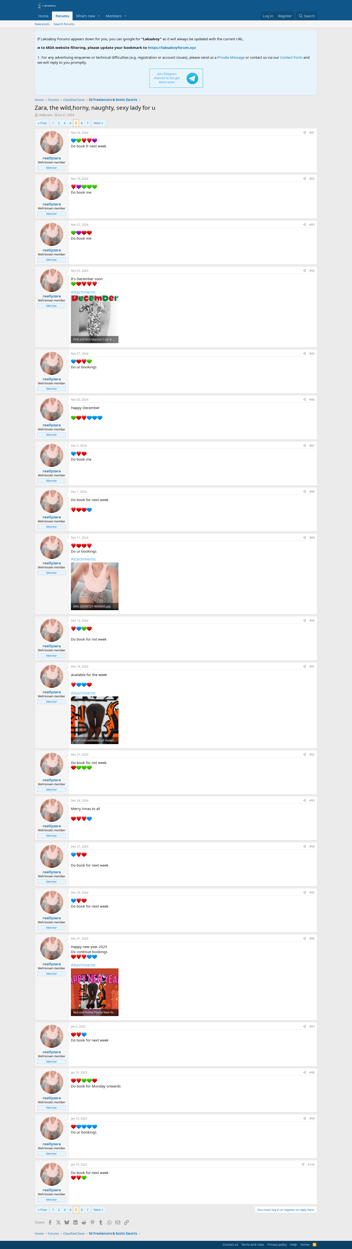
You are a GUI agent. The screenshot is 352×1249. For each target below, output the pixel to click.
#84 (312, 271)
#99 (312, 1118)
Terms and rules (252, 1244)
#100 (311, 1164)
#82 (312, 179)
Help (293, 1244)
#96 (312, 939)
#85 (312, 354)
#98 (312, 1072)
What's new (85, 15)
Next (97, 123)
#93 (312, 800)
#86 (312, 400)
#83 (312, 225)
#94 (312, 846)
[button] (99, 16)
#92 (312, 754)
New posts (42, 24)
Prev (43, 123)
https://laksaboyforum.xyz (150, 47)
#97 (312, 1026)
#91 (312, 667)
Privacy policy (277, 1244)
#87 (312, 446)
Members (114, 15)
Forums (62, 15)
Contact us (230, 1244)
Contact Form (291, 57)
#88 (312, 492)
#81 (312, 133)
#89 (312, 538)
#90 (312, 621)
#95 (312, 892)
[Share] (304, 133)
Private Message (230, 57)
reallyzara (45, 115)
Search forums (64, 24)
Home (43, 15)
